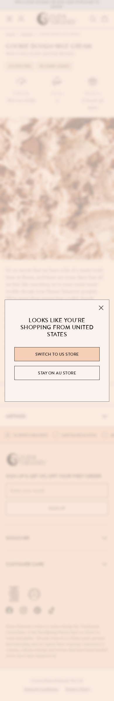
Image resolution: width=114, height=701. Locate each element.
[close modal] (101, 307)
